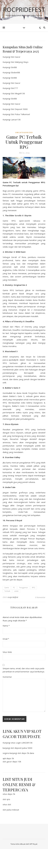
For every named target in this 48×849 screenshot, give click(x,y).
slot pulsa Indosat (11, 809)
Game (6, 587)
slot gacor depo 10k (12, 761)
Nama (6, 625)
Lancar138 (16, 119)
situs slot (7, 804)
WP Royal (33, 844)
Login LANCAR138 (24, 742)
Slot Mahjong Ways (19, 62)
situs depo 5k (9, 794)
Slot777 (14, 88)
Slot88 (14, 67)
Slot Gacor (15, 57)
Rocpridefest (24, 10)
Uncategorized (24, 132)
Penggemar (23, 587)
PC (14, 587)
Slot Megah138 (18, 93)
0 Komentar (40, 597)
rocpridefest (12, 597)
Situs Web (7, 652)
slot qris (6, 799)
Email (6, 639)
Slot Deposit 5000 (19, 109)
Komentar (7, 677)
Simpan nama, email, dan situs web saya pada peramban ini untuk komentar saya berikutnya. (24, 670)
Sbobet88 (15, 72)
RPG (33, 587)
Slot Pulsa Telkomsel (20, 114)
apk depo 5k (8, 758)
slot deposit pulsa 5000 (21, 748)
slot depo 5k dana (26, 753)
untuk (16, 591)
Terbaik (7, 591)
